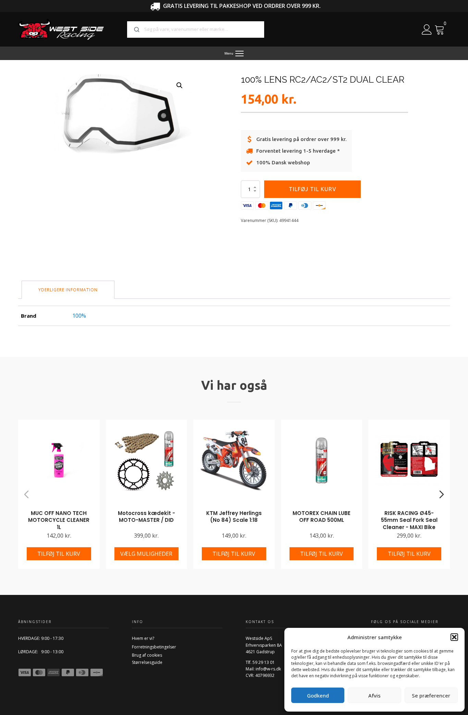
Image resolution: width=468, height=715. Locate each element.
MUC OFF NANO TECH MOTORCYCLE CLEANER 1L (58, 520)
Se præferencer (431, 695)
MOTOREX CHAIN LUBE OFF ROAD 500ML (321, 516)
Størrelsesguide (147, 662)
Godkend (318, 695)
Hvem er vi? (143, 638)
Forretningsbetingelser (154, 647)
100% (79, 315)
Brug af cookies (147, 655)
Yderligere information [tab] (68, 290)
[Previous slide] (26, 494)
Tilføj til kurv (312, 189)
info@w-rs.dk (268, 669)
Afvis (374, 695)
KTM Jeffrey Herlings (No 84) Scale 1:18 (234, 516)
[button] (454, 637)
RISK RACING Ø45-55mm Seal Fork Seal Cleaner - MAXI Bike (409, 520)
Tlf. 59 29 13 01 (260, 662)
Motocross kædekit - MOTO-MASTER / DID (146, 516)
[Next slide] (441, 494)
